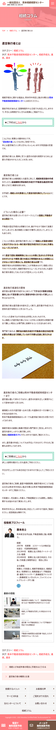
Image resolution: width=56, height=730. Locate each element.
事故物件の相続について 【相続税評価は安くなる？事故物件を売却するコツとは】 (36, 601)
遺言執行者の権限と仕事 (19, 676)
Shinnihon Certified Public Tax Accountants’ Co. (36, 717)
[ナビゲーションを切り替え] (52, 3)
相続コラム (13, 30)
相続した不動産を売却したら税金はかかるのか (36, 612)
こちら (19, 122)
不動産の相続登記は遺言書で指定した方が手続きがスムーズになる (36, 634)
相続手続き (44, 54)
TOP (3, 30)
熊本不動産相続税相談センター (22, 54)
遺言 (8, 57)
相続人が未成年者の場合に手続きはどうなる (27, 666)
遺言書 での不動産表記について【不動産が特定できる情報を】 (36, 623)
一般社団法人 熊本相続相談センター (25, 3)
